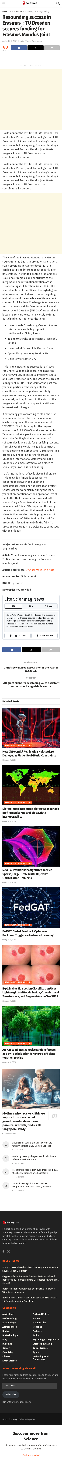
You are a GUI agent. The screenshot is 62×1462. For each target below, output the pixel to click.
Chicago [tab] (48, 606)
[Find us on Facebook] (3, 1252)
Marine (36, 1318)
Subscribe (11, 1394)
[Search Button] (58, 3)
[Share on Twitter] (35, 47)
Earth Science (9, 1360)
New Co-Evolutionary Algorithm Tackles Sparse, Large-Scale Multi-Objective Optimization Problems (27, 874)
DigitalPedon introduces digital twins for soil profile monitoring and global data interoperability (30, 812)
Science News (16, 11)
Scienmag (13, 1419)
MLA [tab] (31, 606)
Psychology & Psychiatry (46, 1339)
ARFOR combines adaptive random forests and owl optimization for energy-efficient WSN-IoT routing (28, 1053)
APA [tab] (13, 606)
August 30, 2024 (9, 41)
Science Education (42, 1344)
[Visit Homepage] (31, 3)
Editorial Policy (41, 1314)
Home (4, 11)
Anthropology (9, 1318)
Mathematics (39, 1322)
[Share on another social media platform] (52, 47)
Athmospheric (9, 1327)
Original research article (40, 569)
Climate (6, 1356)
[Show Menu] (3, 3)
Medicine (37, 1327)
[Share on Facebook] (19, 47)
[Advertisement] (31, 58)
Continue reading (31, 1455)
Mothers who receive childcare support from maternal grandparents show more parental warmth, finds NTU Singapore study (23, 1121)
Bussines (7, 1344)
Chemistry (7, 1352)
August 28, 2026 (10, 760)
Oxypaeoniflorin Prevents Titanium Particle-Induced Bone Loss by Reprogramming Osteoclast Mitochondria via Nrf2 (30, 1280)
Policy (36, 1335)
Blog (4, 1339)
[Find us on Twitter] (8, 1252)
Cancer (6, 1348)
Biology (6, 1331)
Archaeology (9, 1322)
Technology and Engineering (36, 11)
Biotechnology (10, 1335)
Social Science (40, 1348)
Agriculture (8, 1314)
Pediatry (37, 1331)
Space (36, 1352)
